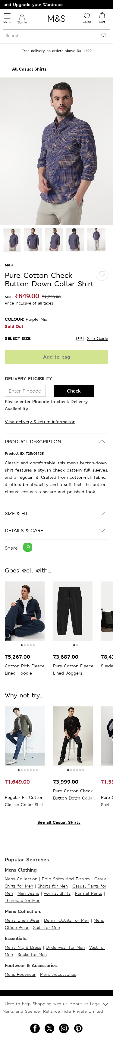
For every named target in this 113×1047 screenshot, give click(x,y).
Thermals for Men (22, 900)
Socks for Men (32, 954)
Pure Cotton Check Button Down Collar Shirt (73, 795)
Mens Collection (21, 879)
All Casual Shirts (29, 69)
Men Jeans (28, 893)
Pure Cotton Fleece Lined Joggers (73, 669)
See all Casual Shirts (58, 822)
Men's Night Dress (23, 947)
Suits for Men (46, 927)
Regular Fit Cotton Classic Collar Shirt (24, 801)
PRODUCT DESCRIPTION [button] (33, 442)
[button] (21, 645)
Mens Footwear (20, 974)
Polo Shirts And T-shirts (66, 879)
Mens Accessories (58, 974)
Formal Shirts (57, 893)
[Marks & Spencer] (56, 23)
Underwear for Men (65, 947)
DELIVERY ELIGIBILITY (28, 378)
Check (74, 391)
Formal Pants (88, 893)
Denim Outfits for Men (66, 920)
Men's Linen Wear (22, 920)
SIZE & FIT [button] (16, 513)
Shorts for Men (53, 886)
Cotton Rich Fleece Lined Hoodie (25, 669)
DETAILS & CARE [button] (24, 530)
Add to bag (56, 357)
